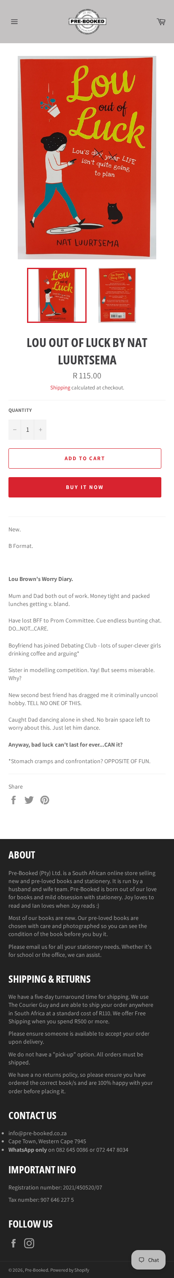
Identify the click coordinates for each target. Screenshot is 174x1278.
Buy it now (85, 487)
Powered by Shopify (69, 1270)
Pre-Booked (36, 1270)
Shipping (60, 387)
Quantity (20, 410)
